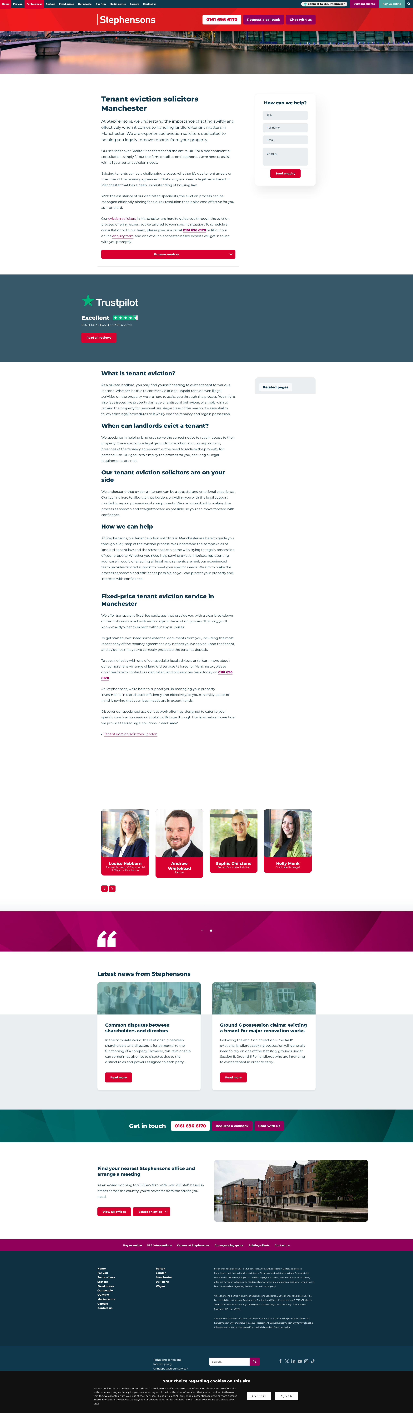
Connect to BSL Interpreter (326, 3)
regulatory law (241, 1286)
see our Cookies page (152, 1399)
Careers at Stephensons (193, 1245)
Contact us (149, 4)
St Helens (162, 1281)
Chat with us (301, 20)
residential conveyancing (261, 1282)
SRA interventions (159, 1245)
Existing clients (364, 3)
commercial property (265, 1286)
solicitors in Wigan (284, 1273)
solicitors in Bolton (280, 1269)
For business (34, 4)
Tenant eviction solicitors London (130, 734)
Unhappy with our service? (170, 1368)
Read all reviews (98, 337)
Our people (85, 4)
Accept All (259, 1396)
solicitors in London (237, 1273)
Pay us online (392, 3)
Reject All (286, 1396)
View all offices (114, 1211)
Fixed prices (66, 4)
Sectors (50, 4)
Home (5, 4)
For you (18, 4)
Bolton (160, 1268)
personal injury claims (290, 1277)
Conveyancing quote (229, 1245)
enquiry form (122, 236)
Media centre (118, 4)
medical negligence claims (264, 1277)
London (161, 1272)
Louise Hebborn (125, 863)
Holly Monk (288, 863)
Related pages (275, 387)
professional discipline (288, 1282)
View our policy (282, 1327)
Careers (134, 4)
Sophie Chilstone (233, 863)
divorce (239, 1282)
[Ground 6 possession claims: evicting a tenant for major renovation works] (264, 998)
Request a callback (263, 20)
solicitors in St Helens (259, 1273)
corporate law (226, 1286)
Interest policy (162, 1364)
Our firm (101, 4)
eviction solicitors (122, 219)
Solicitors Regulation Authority (276, 1304)
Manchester (164, 1277)
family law (229, 1282)
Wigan (160, 1286)
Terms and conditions (167, 1359)
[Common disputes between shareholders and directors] (149, 998)
